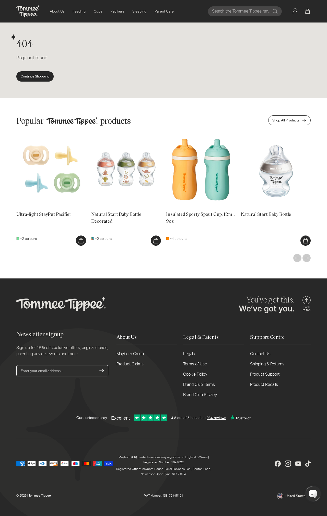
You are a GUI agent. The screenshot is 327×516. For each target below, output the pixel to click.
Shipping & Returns (267, 364)
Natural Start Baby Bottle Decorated (119, 137)
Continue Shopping (35, 76)
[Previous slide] (297, 258)
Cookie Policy (195, 374)
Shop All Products (286, 120)
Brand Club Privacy (200, 394)
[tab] (26, 193)
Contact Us (260, 353)
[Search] (275, 11)
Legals (189, 353)
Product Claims (130, 364)
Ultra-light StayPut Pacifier (37, 137)
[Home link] (28, 11)
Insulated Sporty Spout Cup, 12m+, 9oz (197, 137)
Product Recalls (264, 384)
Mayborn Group (130, 353)
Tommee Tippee (40, 495)
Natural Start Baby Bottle (260, 137)
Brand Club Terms (199, 384)
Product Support (264, 374)
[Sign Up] (101, 370)
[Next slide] (306, 258)
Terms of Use (195, 364)
